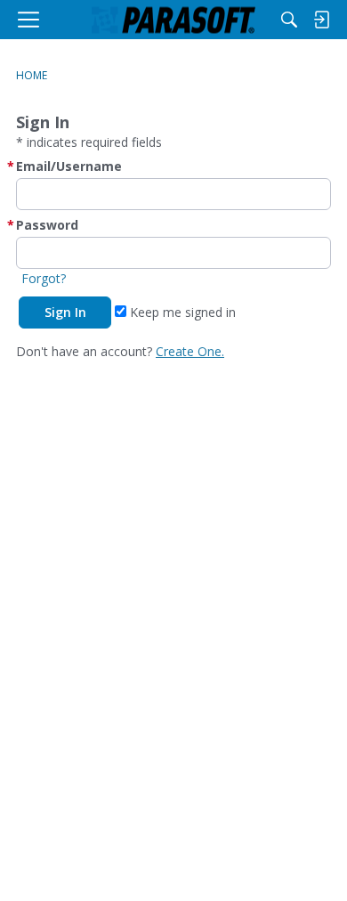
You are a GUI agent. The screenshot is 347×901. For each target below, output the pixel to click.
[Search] (289, 19)
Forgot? (43, 278)
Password (47, 224)
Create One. (190, 351)
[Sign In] (321, 19)
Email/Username (69, 166)
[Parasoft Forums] (173, 19)
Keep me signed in (181, 312)
